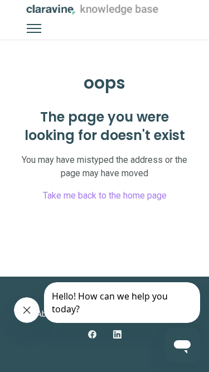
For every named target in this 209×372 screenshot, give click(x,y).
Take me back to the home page (105, 195)
